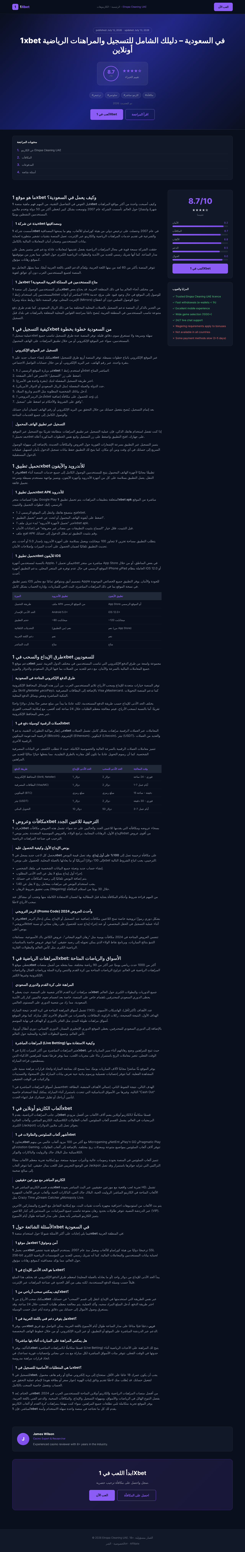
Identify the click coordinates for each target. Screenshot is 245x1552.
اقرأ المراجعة (140, 114)
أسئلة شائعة (29, 172)
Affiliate (134, 1543)
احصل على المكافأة (136, 1495)
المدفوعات (28, 164)
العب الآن (223, 6)
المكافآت (27, 157)
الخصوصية (119, 1543)
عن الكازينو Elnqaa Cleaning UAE (41, 150)
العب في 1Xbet (106, 114)
